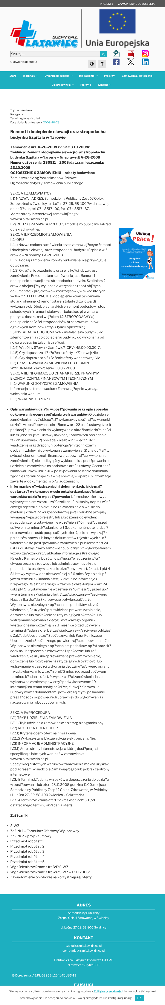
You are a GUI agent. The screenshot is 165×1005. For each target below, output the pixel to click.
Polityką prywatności (108, 991)
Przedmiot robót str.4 (27, 857)
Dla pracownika (61, 84)
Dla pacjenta (87, 75)
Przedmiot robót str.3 (27, 851)
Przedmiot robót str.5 (27, 862)
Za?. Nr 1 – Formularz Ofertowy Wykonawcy (44, 831)
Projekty (106, 3)
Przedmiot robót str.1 (27, 841)
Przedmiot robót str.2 (27, 846)
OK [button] (139, 998)
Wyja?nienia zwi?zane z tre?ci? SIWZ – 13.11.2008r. (50, 872)
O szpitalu (29, 75)
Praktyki (85, 84)
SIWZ (14, 826)
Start (12, 75)
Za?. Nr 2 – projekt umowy (30, 836)
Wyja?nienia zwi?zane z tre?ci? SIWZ (39, 867)
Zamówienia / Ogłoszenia (136, 3)
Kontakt (103, 84)
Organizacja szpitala (57, 75)
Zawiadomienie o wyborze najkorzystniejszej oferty (51, 877)
